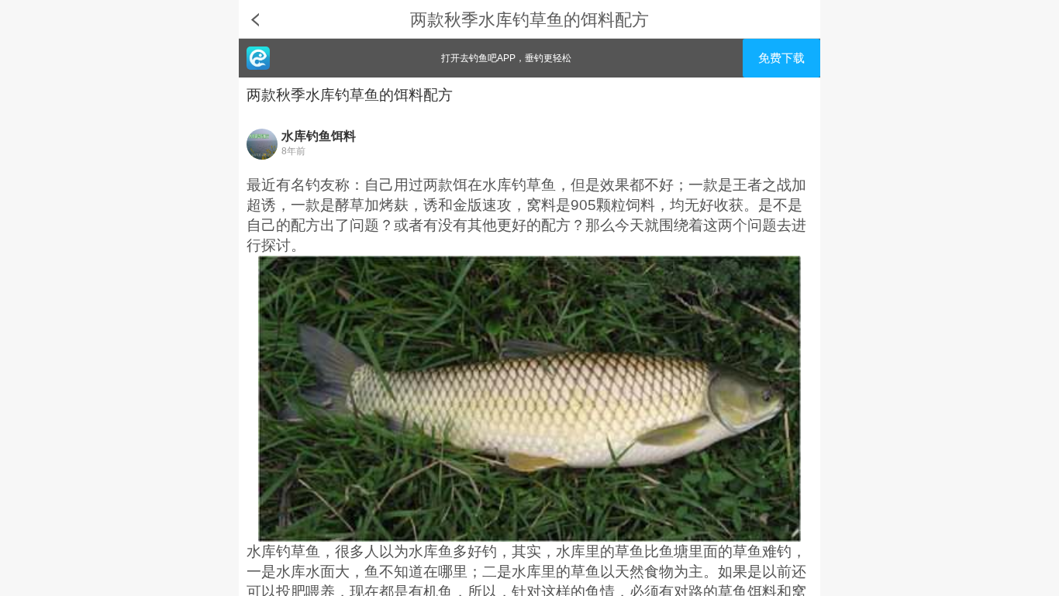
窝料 (541, 205)
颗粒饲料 (625, 205)
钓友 (320, 185)
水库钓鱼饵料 (318, 136)
